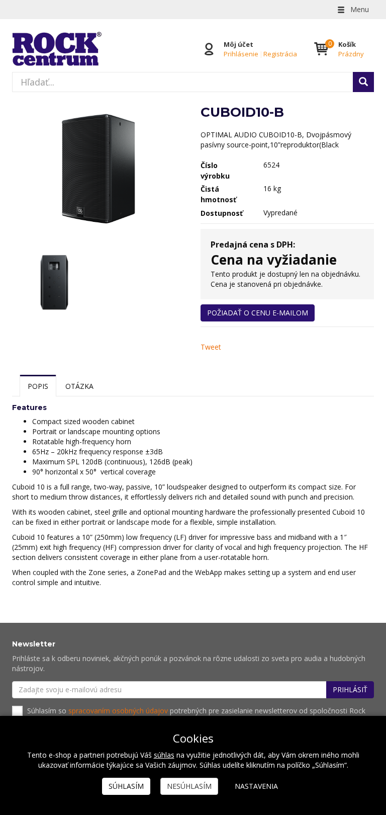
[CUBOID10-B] (98, 170)
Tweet (211, 347)
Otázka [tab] (79, 386)
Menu (358, 9)
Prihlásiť (350, 689)
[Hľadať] (363, 82)
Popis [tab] (38, 386)
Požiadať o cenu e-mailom (257, 312)
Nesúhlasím (189, 786)
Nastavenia (256, 786)
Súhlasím (126, 786)
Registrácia (280, 53)
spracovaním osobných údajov (118, 710)
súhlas (164, 755)
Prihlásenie (241, 53)
